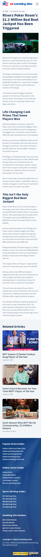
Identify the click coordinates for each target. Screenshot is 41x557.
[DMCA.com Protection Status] (20, 553)
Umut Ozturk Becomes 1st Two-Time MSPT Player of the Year (20, 390)
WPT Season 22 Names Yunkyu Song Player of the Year (19, 355)
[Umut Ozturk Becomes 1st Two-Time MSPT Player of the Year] (21, 375)
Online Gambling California (13, 459)
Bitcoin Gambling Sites (12, 483)
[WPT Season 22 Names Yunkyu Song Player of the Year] (21, 340)
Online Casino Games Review (14, 530)
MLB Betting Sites (9, 504)
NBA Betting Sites (9, 501)
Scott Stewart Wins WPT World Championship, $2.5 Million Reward (19, 425)
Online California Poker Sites (14, 448)
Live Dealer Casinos (10, 480)
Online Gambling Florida (12, 454)
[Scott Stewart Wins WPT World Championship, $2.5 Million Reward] (21, 409)
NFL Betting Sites (9, 496)
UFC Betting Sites (9, 507)
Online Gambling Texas (12, 456)
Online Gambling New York (13, 451)
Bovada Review (9, 522)
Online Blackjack (9, 475)
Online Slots (7, 472)
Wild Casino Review (10, 525)
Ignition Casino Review (12, 528)
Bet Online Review (10, 520)
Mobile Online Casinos (11, 477)
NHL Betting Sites (9, 499)
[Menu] (37, 4)
